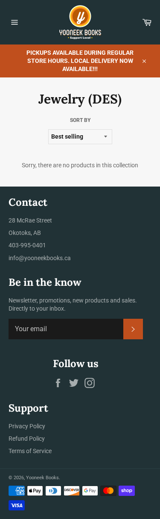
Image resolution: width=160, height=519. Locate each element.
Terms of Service (30, 451)
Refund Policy (27, 438)
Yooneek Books (42, 477)
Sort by (80, 120)
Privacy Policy (27, 426)
